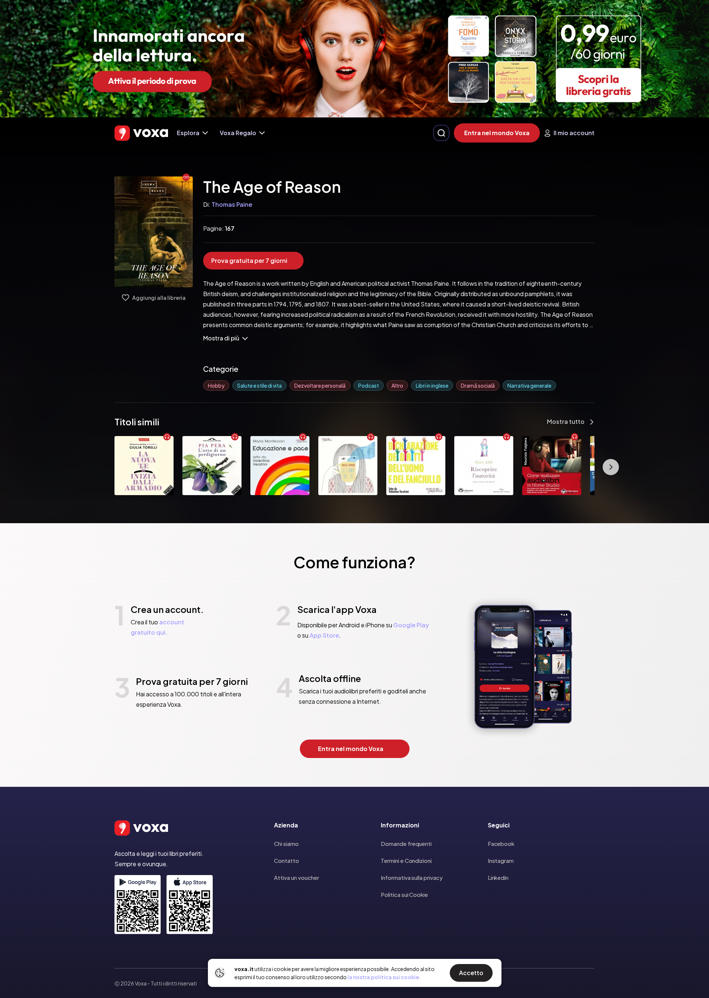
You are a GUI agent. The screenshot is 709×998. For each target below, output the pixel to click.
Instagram (501, 860)
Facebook (501, 843)
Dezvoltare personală (320, 385)
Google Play (411, 625)
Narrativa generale (529, 385)
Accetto (471, 973)
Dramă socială (478, 385)
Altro (397, 385)
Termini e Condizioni (406, 860)
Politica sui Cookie (404, 894)
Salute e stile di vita (259, 385)
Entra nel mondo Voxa (497, 133)
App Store (324, 635)
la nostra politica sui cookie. (384, 977)
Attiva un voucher (296, 877)
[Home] (141, 133)
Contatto (286, 860)
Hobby (216, 385)
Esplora (188, 133)
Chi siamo (286, 843)
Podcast (368, 385)
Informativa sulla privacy (411, 877)
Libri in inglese (432, 385)
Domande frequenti (406, 843)
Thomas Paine (232, 204)
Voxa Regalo (238, 133)
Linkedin (498, 877)
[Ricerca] (441, 133)
